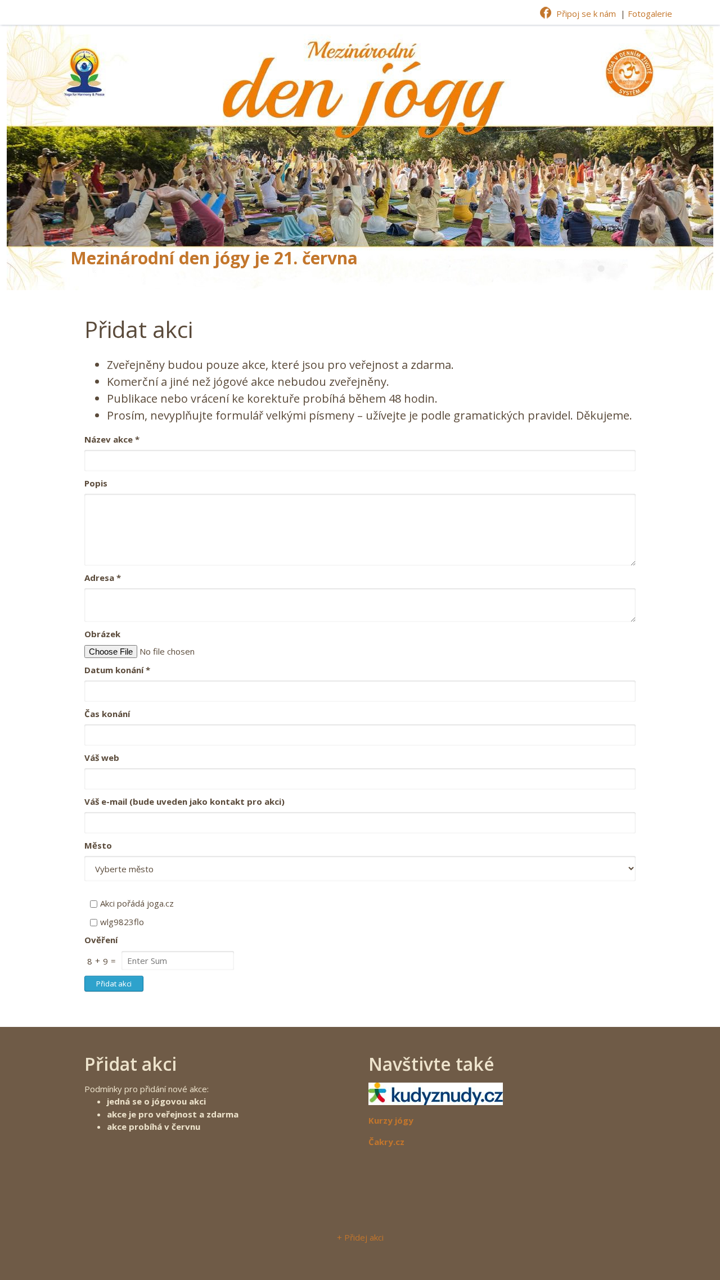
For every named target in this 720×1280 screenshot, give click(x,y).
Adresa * (102, 577)
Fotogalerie (650, 13)
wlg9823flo (122, 921)
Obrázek (102, 633)
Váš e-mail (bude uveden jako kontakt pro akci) (184, 801)
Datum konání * (117, 669)
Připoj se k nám (586, 13)
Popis (95, 483)
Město (98, 845)
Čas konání (107, 713)
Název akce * (112, 439)
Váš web (101, 757)
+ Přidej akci (360, 1237)
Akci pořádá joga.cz (137, 903)
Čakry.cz (386, 1141)
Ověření (101, 939)
